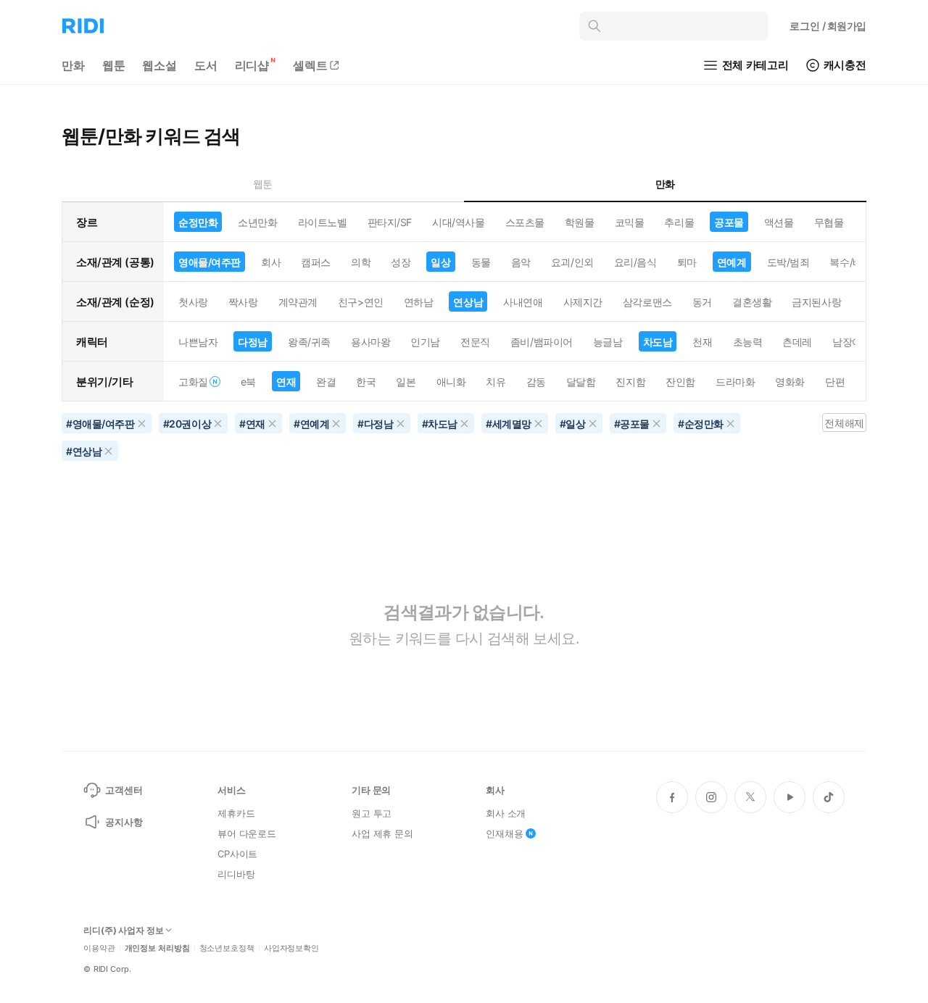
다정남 (253, 342)
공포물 (729, 222)
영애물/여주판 (209, 262)
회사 (271, 262)
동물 (481, 262)
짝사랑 (243, 302)
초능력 (748, 342)
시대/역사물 (458, 222)
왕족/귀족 (309, 342)
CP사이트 (237, 854)
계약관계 (298, 302)
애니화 (451, 381)
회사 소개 (506, 813)
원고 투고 (372, 813)
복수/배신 (850, 262)
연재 (286, 381)
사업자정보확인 (291, 948)
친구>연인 (361, 302)
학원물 (579, 222)
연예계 (732, 262)
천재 (702, 342)
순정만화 (198, 222)
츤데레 (797, 342)
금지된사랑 (816, 302)
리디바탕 (236, 874)
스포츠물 (524, 222)
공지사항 (123, 822)
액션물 (779, 222)
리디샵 (252, 65)
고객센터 (123, 790)
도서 (206, 65)
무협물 (829, 222)
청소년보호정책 (226, 948)
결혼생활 (751, 302)
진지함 (630, 381)
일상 (440, 262)
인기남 (425, 342)
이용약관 (99, 948)
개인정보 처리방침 (157, 948)
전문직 (475, 342)
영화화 (790, 381)
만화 (73, 65)
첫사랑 (193, 302)
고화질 (193, 381)
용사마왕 (370, 342)
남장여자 (851, 342)
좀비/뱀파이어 (541, 342)
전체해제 (843, 423)
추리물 (679, 222)
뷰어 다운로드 (247, 833)
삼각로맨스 (647, 302)
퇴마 (687, 262)
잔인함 (680, 381)
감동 (536, 381)
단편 (835, 381)
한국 (366, 381)
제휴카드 (236, 813)
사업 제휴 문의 (382, 833)
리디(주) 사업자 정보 (123, 930)
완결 (326, 381)
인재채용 (504, 833)
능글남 (608, 342)
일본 (405, 381)
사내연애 (522, 302)
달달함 (581, 381)
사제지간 (582, 302)
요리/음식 (635, 262)
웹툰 (113, 65)
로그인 (828, 26)
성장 (400, 262)
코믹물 (630, 222)
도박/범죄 (788, 262)
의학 (360, 262)
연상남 (468, 302)
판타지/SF (390, 222)
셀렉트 (310, 65)
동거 (702, 302)
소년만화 (257, 222)
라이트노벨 (322, 222)
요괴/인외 (572, 262)
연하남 (419, 302)
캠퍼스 (316, 262)
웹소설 (159, 65)
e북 (248, 381)
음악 (521, 262)
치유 (495, 381)
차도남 (658, 342)
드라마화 (735, 381)
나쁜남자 (198, 342)
